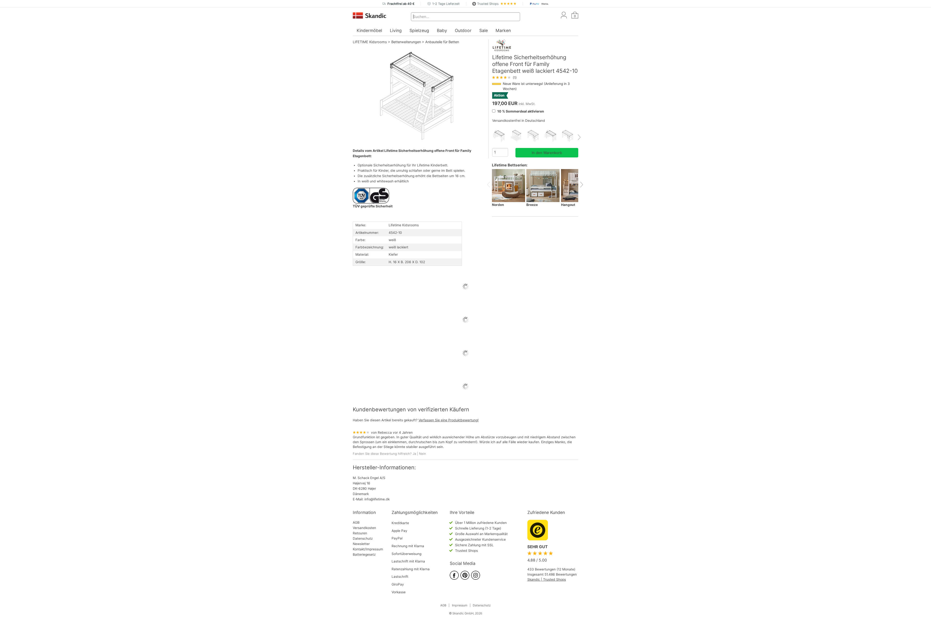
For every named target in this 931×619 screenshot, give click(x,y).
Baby (442, 30)
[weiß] (500, 136)
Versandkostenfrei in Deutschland (518, 120)
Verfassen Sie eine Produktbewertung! (448, 420)
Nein (422, 454)
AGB (356, 522)
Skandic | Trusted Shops (546, 579)
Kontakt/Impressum (368, 549)
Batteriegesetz (364, 554)
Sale (483, 30)
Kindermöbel (369, 30)
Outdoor (463, 30)
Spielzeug (419, 30)
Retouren (360, 533)
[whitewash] (552, 136)
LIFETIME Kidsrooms (370, 42)
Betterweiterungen (406, 42)
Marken (503, 30)
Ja (414, 454)
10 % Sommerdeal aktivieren (520, 111)
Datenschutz (363, 538)
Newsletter (361, 544)
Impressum (459, 605)
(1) (504, 78)
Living (396, 30)
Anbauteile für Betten (442, 42)
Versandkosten (364, 528)
